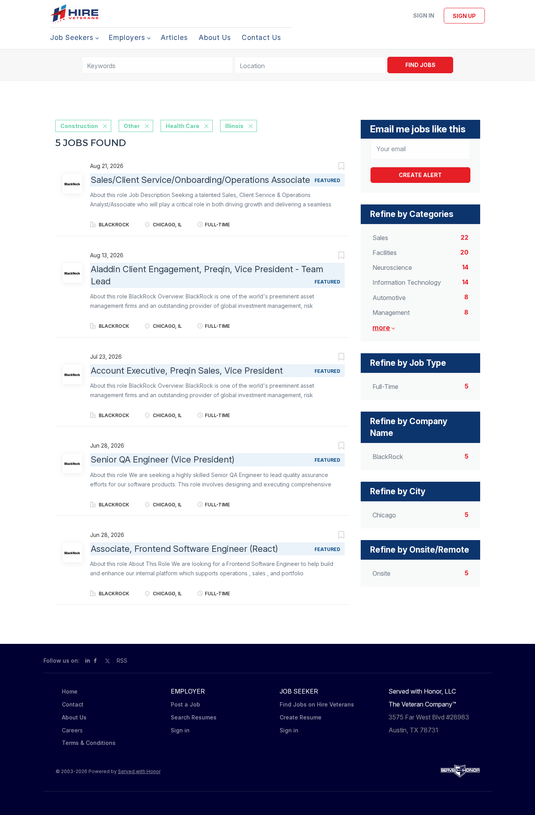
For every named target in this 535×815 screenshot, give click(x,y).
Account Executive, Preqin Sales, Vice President (187, 370)
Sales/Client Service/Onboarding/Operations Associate (200, 180)
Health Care (182, 126)
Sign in (423, 15)
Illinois (234, 126)
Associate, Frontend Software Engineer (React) (184, 549)
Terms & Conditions (89, 742)
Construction (79, 126)
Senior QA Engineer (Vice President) (163, 459)
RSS (122, 660)
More (381, 327)
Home (70, 691)
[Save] (333, 167)
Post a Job (185, 704)
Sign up (464, 16)
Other (132, 126)
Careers (72, 730)
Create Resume (301, 717)
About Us (74, 717)
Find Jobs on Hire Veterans (317, 704)
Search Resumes (194, 717)
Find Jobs (420, 64)
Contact (72, 704)
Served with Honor (139, 771)
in (87, 660)
